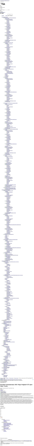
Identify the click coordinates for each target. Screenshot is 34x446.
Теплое (8, 22)
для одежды (5, 368)
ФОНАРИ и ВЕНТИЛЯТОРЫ (6, 363)
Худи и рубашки (7, 91)
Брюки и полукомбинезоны (9, 73)
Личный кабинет (2, 12)
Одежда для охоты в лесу (7, 322)
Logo (7, 161)
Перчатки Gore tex (9, 295)
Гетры (8, 39)
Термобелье (7, 75)
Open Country (7, 18)
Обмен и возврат (6, 428)
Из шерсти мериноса (10, 46)
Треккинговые (9, 350)
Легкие (8, 30)
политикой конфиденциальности (15, 440)
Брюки (6, 236)
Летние (6, 352)
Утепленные (8, 25)
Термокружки (6, 340)
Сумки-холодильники (8, 339)
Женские (6, 357)
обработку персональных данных (28, 440)
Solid (6, 155)
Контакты (5, 431)
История (5, 420)
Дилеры (5, 430)
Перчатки (8, 38)
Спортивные (9, 162)
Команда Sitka (6, 375)
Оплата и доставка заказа (7, 423)
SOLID (6, 253)
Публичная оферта (6, 425)
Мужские (6, 358)
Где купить (3, 373)
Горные (8, 347)
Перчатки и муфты (9, 72)
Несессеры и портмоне (7, 330)
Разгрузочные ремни (8, 325)
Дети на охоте (7, 41)
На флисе (8, 50)
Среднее (8, 21)
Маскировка (5, 328)
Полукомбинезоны (8, 32)
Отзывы (1, 390)
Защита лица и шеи (9, 37)
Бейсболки (8, 125)
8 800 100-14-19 (7, 0)
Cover (6, 69)
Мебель (5, 329)
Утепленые (8, 114)
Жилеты (6, 74)
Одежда (5, 372)
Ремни (8, 182)
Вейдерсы (6, 121)
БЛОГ (3, 374)
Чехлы (6, 326)
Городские (8, 348)
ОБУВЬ (3, 345)
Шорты (8, 269)
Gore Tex (8, 302)
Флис (6, 278)
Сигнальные (8, 169)
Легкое (8, 20)
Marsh (6, 103)
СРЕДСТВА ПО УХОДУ (5, 367)
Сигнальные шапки (10, 180)
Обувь (4, 371)
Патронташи (7, 324)
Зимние (6, 351)
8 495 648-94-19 (2, 0)
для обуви (5, 369)
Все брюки (8, 268)
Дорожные (6, 333)
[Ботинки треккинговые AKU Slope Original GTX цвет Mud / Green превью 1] (11, 380)
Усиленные (8, 31)
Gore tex (8, 23)
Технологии (5, 421)
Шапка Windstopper (9, 314)
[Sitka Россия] (0, 442)
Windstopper (8, 24)
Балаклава (8, 149)
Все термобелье (9, 276)
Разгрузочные (9, 53)
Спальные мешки (7, 67)
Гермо (6, 334)
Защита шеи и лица (9, 250)
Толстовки (6, 76)
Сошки (5, 343)
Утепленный (9, 28)
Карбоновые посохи (6, 327)
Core (7, 133)
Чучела (5, 342)
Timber (6, 129)
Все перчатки (9, 294)
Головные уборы (9, 36)
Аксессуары (7, 70)
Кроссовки (8, 349)
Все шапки (8, 292)
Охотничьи (6, 336)
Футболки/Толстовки (8, 195)
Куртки (6, 237)
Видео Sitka (5, 376)
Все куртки (8, 265)
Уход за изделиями (6, 427)
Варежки (8, 316)
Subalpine (6, 191)
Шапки (8, 97)
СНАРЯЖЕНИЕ (4, 323)
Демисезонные (7, 360)
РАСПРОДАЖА (7, 40)
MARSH (6, 240)
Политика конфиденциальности (8, 424)
